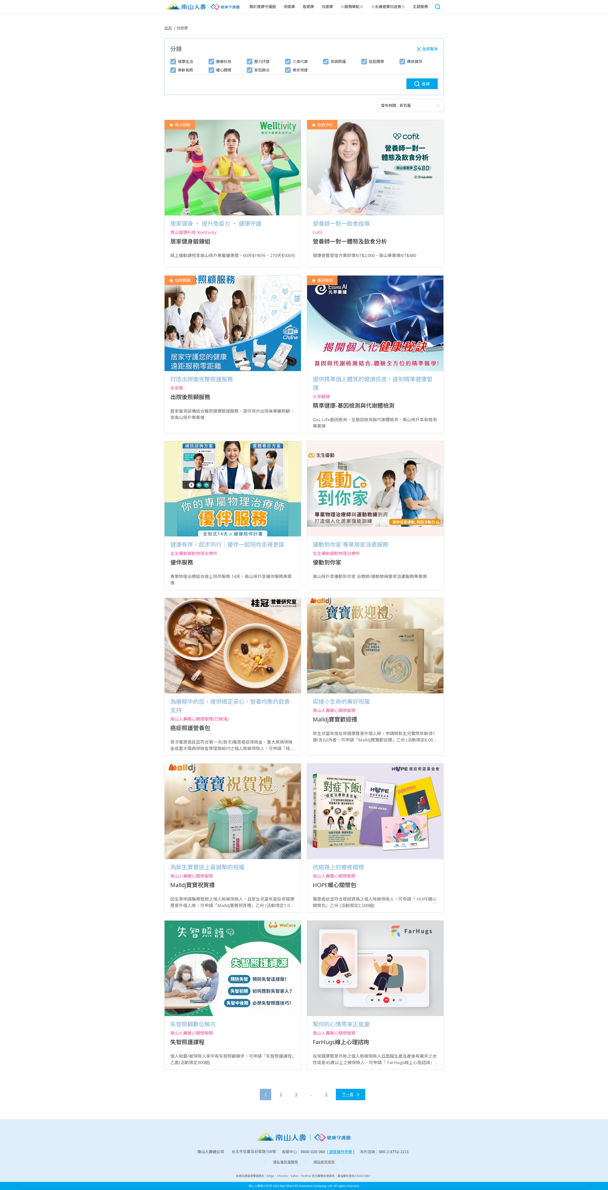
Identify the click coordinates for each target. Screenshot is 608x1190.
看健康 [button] (308, 6)
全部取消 (429, 49)
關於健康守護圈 (262, 6)
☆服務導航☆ (352, 6)
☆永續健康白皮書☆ (388, 6)
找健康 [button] (327, 6)
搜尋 (426, 83)
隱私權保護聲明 (285, 1162)
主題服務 (420, 6)
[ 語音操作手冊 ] (340, 1151)
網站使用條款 (324, 1162)
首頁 (168, 28)
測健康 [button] (289, 6)
